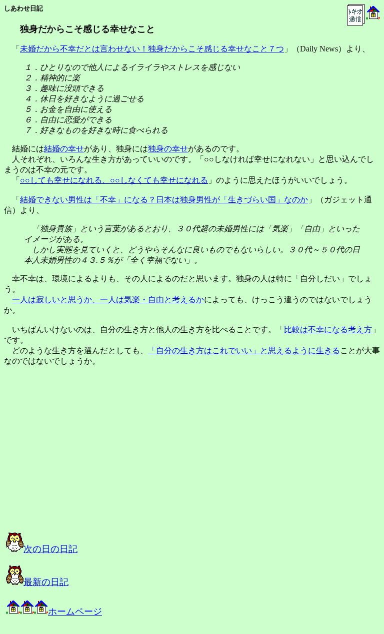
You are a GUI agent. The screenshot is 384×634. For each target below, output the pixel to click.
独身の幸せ (168, 148)
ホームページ (75, 612)
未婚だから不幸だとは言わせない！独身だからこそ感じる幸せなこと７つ (152, 48)
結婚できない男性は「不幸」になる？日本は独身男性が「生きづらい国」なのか (164, 199)
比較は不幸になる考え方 (328, 329)
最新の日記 (46, 582)
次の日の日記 (51, 549)
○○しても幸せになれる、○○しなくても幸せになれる (114, 180)
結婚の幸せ (64, 148)
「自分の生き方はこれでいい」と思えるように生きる (244, 350)
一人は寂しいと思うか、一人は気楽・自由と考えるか (108, 299)
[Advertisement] (107, 458)
